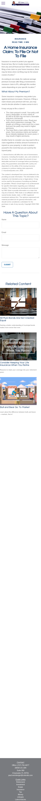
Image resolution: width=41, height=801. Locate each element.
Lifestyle (20, 797)
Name (4, 219)
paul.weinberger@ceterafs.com (20, 775)
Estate (20, 787)
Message (5, 245)
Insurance (20, 789)
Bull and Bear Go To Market (15, 407)
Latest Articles (20, 799)
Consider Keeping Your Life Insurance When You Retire (14, 363)
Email (4, 232)
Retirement (20, 782)
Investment (20, 784)
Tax (20, 792)
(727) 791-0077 (23, 765)
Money (20, 794)
